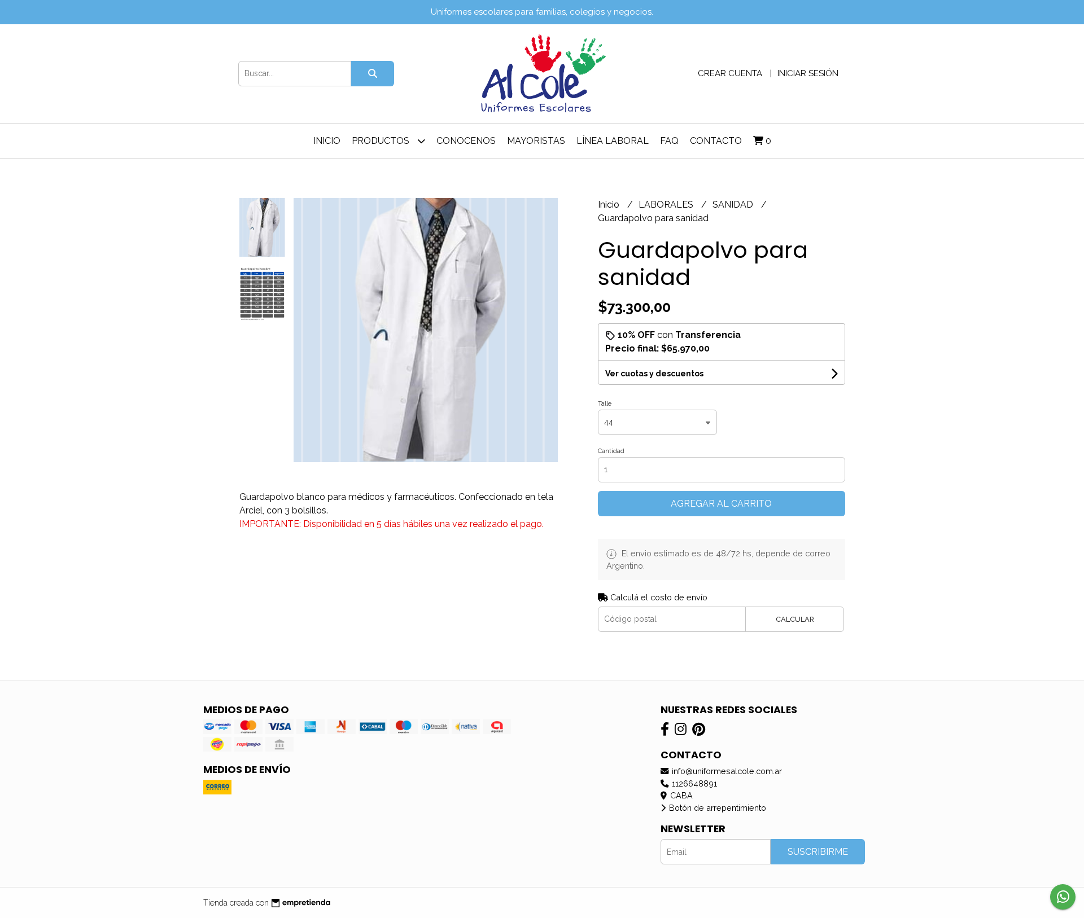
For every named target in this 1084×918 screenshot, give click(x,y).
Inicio (326, 140)
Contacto (716, 140)
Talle (604, 403)
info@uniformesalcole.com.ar (726, 771)
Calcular (795, 619)
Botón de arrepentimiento (716, 807)
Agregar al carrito (721, 503)
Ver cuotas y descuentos (654, 373)
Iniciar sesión (807, 73)
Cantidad (611, 451)
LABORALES (667, 204)
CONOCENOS (466, 140)
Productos (382, 140)
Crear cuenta (730, 73)
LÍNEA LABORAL (612, 140)
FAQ (669, 140)
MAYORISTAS (536, 140)
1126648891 (693, 783)
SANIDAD (734, 204)
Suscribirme (818, 851)
